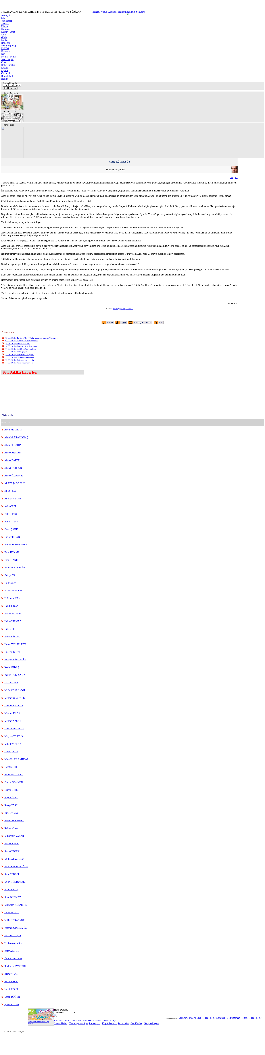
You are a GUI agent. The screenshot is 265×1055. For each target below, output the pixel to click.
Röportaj (5, 43)
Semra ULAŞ (11, 889)
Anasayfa (5, 15)
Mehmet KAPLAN (13, 705)
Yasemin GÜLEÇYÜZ (15, 928)
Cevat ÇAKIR (11, 529)
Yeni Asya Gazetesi (92, 1020)
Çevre (4, 62)
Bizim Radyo (109, 1020)
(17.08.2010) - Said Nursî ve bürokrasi (20, 349)
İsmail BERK (11, 981)
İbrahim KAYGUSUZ (15, 966)
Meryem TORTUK (13, 736)
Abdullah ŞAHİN (13, 445)
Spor (3, 34)
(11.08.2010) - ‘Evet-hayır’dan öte (19, 363)
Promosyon (94, 1023)
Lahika (4, 40)
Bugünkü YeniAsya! (136, 11)
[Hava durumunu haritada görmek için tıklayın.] (55, 1015)
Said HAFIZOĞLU (14, 859)
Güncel (4, 18)
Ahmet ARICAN (12, 452)
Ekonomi (5, 29)
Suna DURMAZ (12, 897)
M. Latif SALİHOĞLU (15, 690)
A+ (231, 177)
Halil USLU (10, 629)
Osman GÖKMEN (13, 782)
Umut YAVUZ (11, 912)
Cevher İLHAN (12, 537)
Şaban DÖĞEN (12, 997)
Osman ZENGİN (12, 790)
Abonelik (112, 11)
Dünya (4, 26)
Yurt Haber (6, 20)
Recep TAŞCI (11, 805)
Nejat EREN (10, 767)
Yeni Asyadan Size (13, 943)
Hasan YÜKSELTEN (15, 644)
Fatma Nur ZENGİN (14, 567)
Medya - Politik (8, 56)
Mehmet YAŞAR (12, 721)
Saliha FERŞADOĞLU (16, 866)
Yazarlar (5, 23)
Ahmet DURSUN (13, 468)
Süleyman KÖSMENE (15, 905)
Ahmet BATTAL (12, 460)
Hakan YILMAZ (12, 621)
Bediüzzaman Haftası (237, 1018)
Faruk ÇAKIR (11, 560)
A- (236, 177)
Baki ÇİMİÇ (10, 514)
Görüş (4, 37)
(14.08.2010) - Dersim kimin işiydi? (19, 354)
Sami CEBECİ (11, 874)
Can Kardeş (136, 1023)
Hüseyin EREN (12, 652)
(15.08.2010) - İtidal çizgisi (16, 352)
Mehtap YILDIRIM (14, 728)
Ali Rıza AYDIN (12, 498)
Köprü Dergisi (109, 1023)
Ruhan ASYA (11, 828)
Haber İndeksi (8, 65)
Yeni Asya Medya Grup (190, 1018)
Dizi (3, 54)
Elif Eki (5, 48)
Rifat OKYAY (11, 813)
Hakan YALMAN (13, 613)
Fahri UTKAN (11, 552)
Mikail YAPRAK (12, 744)
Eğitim (4, 70)
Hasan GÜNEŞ (12, 636)
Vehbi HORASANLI (14, 920)
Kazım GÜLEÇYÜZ (14, 675)
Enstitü (4, 67)
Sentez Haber (60, 1023)
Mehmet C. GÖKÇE (14, 698)
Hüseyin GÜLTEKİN (15, 659)
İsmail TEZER (11, 989)
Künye (104, 11)
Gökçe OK (9, 575)
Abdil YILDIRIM (13, 429)
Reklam (122, 11)
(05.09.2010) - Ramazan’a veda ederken (21, 341)
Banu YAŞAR (11, 521)
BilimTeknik (7, 76)
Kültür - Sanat (8, 32)
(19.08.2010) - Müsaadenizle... (17, 343)
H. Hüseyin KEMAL (14, 590)
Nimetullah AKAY (13, 774)
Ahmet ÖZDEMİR (13, 475)
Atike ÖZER (10, 506)
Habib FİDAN (11, 606)
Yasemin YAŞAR (12, 935)
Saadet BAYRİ (11, 843)
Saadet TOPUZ (12, 851)
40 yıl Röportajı (8, 45)
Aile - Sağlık (7, 59)
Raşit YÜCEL (11, 797)
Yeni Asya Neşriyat (78, 1023)
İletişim (96, 11)
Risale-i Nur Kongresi (214, 1018)
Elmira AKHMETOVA (15, 544)
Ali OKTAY (10, 491)
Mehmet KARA (12, 713)
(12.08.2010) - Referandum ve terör (19, 360)
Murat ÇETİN (11, 751)
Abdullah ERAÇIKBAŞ (16, 437)
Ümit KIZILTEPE (13, 958)
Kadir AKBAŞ (11, 667)
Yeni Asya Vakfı (73, 1020)
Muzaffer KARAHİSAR (16, 759)
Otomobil (5, 73)
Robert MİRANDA (14, 820)
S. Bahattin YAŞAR (14, 836)
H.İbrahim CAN (12, 598)
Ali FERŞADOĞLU (14, 483)
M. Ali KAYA (11, 682)
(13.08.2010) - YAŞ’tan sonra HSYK (20, 357)
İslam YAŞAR (11, 974)
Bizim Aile (123, 1023)
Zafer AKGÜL (11, 951)
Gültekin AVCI (11, 583)
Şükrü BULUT (11, 1004)
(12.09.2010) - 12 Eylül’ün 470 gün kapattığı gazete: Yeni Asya (31, 338)
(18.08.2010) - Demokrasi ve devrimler (21, 346)
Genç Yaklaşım (151, 1023)
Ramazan (5, 51)
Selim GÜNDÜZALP (15, 882)
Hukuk (4, 78)
